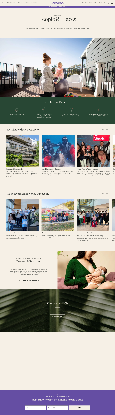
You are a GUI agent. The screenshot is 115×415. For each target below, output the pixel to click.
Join (79, 408)
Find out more (57, 317)
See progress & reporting (28, 280)
